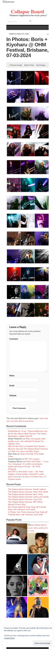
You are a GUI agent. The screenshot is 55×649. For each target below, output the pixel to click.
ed (48, 34)
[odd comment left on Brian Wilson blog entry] (16, 533)
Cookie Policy (9, 638)
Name (11, 375)
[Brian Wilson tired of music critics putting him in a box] (38, 527)
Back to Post (29, 65)
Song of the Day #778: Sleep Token (26, 455)
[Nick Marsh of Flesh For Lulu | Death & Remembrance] (38, 543)
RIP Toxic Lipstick (32, 458)
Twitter (35, 19)
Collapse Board (27, 11)
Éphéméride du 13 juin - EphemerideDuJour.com (27, 431)
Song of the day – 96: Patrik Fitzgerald (24, 467)
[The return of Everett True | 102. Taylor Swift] (16, 607)
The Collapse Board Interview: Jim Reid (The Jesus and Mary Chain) (28, 450)
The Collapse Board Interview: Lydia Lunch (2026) (28, 496)
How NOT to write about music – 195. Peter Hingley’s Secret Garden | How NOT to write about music (26, 474)
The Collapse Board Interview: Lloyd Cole (25, 499)
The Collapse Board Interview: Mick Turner (25, 494)
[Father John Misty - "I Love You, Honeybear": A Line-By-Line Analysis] (38, 586)
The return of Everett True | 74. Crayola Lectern (27, 477)
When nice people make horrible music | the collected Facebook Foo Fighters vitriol (26, 441)
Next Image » (41, 65)
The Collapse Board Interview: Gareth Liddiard (27, 489)
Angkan (11, 466)
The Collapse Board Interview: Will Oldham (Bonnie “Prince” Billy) (25, 503)
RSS (46, 19)
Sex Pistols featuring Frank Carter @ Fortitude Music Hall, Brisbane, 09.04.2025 (27, 508)
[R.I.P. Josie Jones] (16, 586)
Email (42, 19)
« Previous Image (15, 65)
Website (12, 395)
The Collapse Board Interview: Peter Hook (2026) (28, 491)
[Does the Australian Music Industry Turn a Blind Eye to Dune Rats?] (16, 564)
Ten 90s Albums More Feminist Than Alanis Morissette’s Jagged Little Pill (27, 434)
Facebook (38, 19)
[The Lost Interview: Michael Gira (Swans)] (38, 607)
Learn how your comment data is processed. (27, 419)
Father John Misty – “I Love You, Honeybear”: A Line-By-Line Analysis (28, 462)
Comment (13, 338)
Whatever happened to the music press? (28, 15)
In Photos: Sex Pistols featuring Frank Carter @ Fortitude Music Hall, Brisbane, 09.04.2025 (27, 513)
